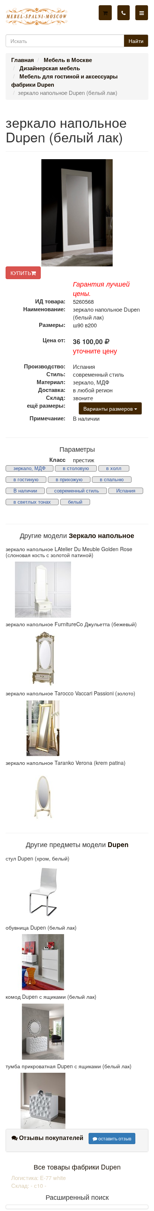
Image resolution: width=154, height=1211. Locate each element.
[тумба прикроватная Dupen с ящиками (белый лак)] (77, 1101)
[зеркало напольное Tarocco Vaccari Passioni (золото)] (77, 728)
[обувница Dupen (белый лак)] (77, 962)
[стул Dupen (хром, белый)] (77, 893)
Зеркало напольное (101, 535)
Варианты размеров (108, 408)
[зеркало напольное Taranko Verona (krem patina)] (77, 797)
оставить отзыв (114, 1138)
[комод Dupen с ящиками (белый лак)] (77, 1032)
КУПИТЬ (20, 273)
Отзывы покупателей (50, 1137)
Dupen (118, 844)
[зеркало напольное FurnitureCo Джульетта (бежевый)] (77, 659)
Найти (136, 40)
